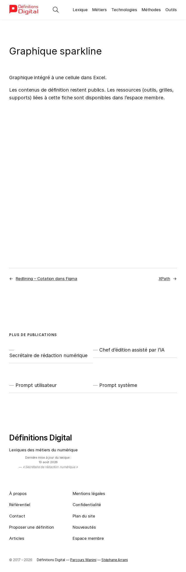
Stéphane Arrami (114, 560)
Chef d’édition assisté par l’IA (132, 350)
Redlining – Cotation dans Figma (46, 278)
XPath (164, 278)
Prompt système (118, 385)
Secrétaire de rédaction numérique (48, 355)
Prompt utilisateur (36, 385)
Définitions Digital (40, 437)
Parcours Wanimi (83, 560)
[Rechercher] (56, 10)
